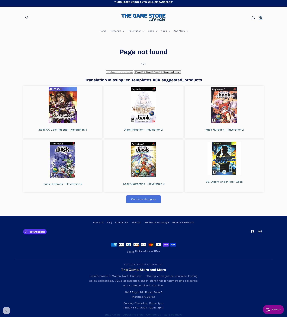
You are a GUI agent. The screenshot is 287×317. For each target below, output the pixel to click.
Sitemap (136, 222)
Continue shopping (143, 199)
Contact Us (121, 222)
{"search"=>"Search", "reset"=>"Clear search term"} (157, 72)
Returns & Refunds (183, 222)
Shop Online (113, 314)
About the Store (133, 314)
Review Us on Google (157, 222)
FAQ (109, 222)
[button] (27, 17)
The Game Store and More (147, 251)
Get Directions (173, 314)
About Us (98, 222)
